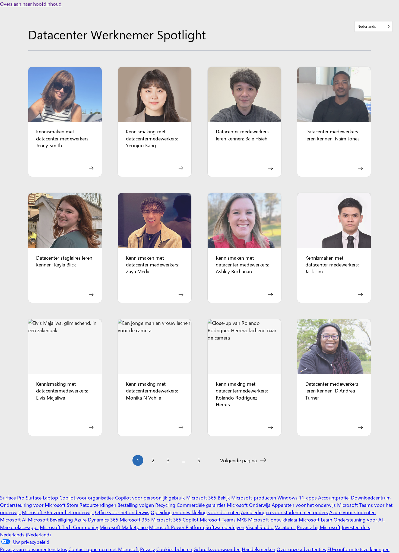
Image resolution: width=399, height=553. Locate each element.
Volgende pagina (238, 460)
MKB (242, 519)
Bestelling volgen (136, 504)
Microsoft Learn (315, 519)
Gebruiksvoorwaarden (217, 549)
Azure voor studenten (352, 512)
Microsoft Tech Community (69, 527)
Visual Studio (260, 527)
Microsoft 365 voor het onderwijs (58, 512)
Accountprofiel (334, 497)
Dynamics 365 (103, 519)
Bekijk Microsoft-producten (247, 497)
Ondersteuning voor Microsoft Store (39, 504)
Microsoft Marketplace (124, 527)
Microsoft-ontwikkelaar (272, 519)
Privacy (147, 549)
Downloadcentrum (371, 497)
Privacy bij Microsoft (318, 527)
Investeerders (356, 527)
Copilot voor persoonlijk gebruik (150, 497)
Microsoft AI (13, 519)
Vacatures (285, 527)
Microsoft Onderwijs (248, 504)
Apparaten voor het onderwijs (304, 504)
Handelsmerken (258, 549)
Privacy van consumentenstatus (33, 549)
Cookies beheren (174, 549)
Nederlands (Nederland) (25, 534)
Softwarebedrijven (224, 527)
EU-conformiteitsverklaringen (358, 549)
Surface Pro (12, 497)
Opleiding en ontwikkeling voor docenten (195, 512)
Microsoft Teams (218, 519)
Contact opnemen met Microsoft (103, 549)
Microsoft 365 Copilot (174, 519)
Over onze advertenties (301, 549)
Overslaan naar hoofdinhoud (31, 3)
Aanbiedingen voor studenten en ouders (284, 512)
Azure (80, 519)
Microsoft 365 (201, 497)
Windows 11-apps (297, 497)
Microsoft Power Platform (176, 527)
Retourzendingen (98, 504)
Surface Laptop (42, 497)
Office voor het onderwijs (122, 512)
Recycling (166, 504)
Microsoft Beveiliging (50, 519)
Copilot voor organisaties (86, 497)
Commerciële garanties (201, 504)
